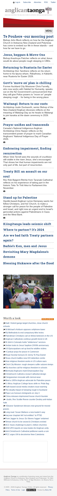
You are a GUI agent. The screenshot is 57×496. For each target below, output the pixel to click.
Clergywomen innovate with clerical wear (23, 377)
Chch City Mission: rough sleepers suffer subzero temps (29, 364)
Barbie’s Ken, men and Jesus (25, 246)
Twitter (53, 2)
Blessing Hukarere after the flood (28, 263)
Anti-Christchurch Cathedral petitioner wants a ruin (27, 431)
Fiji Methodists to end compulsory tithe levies (24, 333)
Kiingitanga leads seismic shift (27, 224)
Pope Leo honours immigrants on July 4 (22, 393)
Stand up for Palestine (20, 197)
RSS (46, 2)
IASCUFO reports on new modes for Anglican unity (27, 428)
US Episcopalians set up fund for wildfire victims (25, 348)
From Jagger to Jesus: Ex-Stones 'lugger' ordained (27, 418)
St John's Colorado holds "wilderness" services (25, 342)
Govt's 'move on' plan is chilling (27, 83)
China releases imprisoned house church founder (26, 396)
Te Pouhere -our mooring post (28, 36)
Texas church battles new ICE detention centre (25, 358)
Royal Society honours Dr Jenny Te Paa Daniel (25, 355)
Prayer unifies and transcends (26, 125)
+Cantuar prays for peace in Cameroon (22, 352)
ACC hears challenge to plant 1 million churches (26, 425)
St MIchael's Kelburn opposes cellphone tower (25, 329)
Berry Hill (48, 490)
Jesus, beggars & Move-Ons (24, 55)
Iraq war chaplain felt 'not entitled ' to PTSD (23, 415)
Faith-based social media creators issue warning (26, 387)
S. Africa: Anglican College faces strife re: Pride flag (27, 383)
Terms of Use (15, 490)
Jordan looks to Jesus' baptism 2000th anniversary (27, 345)
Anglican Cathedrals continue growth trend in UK (26, 339)
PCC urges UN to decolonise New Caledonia (24, 434)
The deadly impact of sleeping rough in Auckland (26, 390)
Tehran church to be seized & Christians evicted (25, 422)
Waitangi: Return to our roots (25, 104)
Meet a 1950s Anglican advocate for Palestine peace (28, 380)
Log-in (17, 2)
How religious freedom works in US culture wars (26, 361)
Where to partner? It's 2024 (23, 230)
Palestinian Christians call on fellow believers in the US (29, 336)
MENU (49, 30)
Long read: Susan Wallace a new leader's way (25, 412)
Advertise (37, 2)
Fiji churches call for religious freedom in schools (26, 368)
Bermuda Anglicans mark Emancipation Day (24, 371)
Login (23, 490)
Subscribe (27, 2)
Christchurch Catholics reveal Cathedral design (25, 374)
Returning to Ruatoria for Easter (27, 67)
